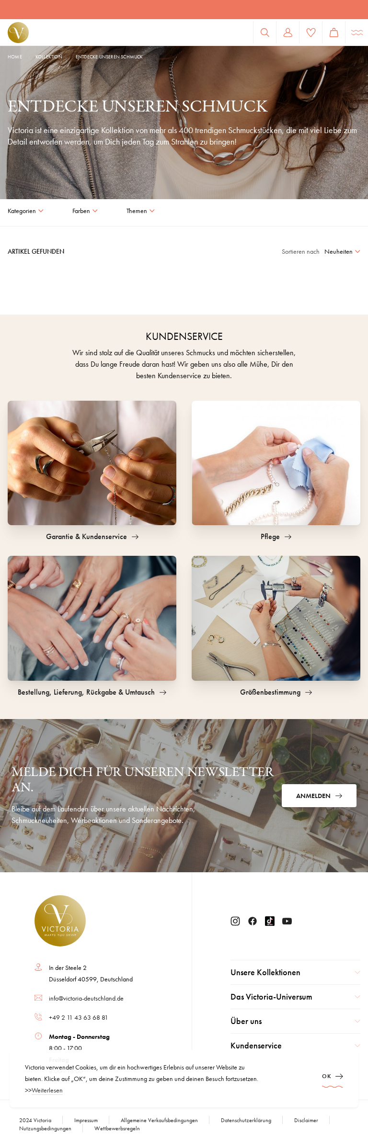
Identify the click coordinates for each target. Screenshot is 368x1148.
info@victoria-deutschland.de (86, 998)
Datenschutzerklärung (246, 1120)
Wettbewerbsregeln (117, 1128)
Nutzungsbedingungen (45, 1128)
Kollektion (48, 57)
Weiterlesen (47, 1090)
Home (15, 57)
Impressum (86, 1120)
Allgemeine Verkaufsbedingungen (159, 1120)
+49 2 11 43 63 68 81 (78, 1017)
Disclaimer (306, 1120)
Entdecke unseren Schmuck (109, 57)
